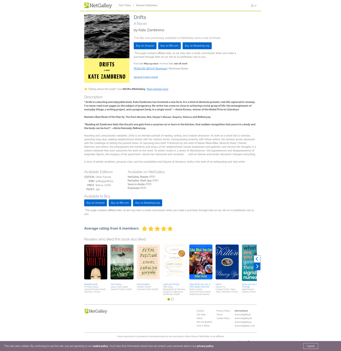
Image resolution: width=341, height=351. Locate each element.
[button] (95, 263)
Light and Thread (171, 284)
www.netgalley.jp (243, 322)
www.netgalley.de (243, 318)
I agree (311, 346)
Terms (219, 314)
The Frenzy (115, 284)
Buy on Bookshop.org (197, 45)
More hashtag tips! (157, 89)
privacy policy (205, 346)
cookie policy (100, 346)
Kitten (218, 284)
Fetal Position (143, 284)
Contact (200, 311)
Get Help (201, 314)
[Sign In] (254, 5)
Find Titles (125, 5)
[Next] (257, 266)
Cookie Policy (223, 318)
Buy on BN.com (169, 45)
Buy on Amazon (145, 45)
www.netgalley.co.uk (245, 326)
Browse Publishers (147, 5)
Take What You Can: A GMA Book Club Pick (199, 285)
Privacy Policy (223, 311)
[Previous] (257, 259)
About (199, 318)
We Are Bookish (204, 322)
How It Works (203, 326)
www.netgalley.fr (243, 314)
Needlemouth (91, 284)
